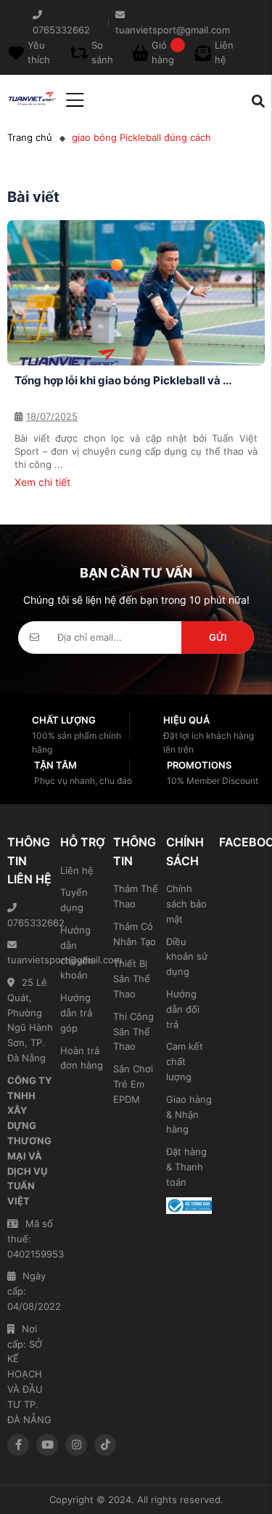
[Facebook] (18, 1445)
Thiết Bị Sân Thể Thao (131, 979)
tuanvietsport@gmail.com (30, 960)
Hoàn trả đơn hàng (81, 1058)
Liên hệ (77, 870)
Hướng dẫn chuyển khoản (77, 952)
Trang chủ (29, 137)
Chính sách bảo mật (186, 904)
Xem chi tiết (42, 482)
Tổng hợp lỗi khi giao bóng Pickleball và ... (123, 380)
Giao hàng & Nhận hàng (189, 1114)
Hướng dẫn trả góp (76, 1013)
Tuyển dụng (74, 899)
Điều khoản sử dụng (186, 957)
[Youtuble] (47, 1445)
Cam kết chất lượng (184, 1061)
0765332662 (30, 922)
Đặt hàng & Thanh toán (186, 1167)
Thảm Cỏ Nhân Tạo (134, 933)
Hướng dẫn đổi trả (182, 1009)
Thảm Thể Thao (135, 896)
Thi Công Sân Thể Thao (133, 1032)
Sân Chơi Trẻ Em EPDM (133, 1084)
